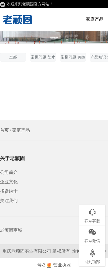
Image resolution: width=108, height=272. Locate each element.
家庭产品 (95, 19)
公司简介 (9, 172)
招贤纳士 (9, 191)
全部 (13, 57)
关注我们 (9, 200)
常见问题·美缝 (73, 57)
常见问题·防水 (43, 57)
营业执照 (62, 265)
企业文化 (9, 181)
